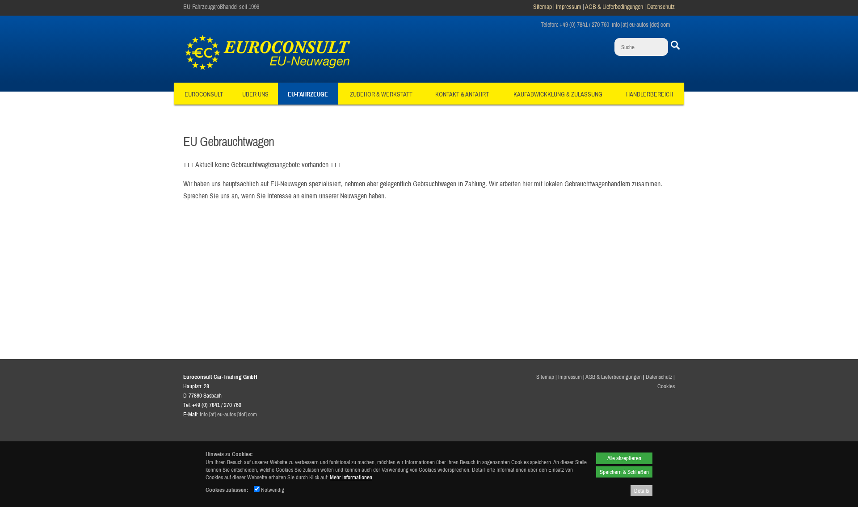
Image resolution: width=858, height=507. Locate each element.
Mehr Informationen (351, 477)
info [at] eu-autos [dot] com (228, 414)
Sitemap (542, 7)
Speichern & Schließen (624, 472)
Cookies (666, 386)
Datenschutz (661, 7)
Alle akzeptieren (624, 458)
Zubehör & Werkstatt (381, 94)
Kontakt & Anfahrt (462, 94)
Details (641, 490)
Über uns (255, 94)
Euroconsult (204, 94)
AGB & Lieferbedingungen (614, 7)
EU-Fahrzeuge (308, 94)
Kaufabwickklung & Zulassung (557, 94)
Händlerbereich (649, 94)
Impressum (568, 7)
